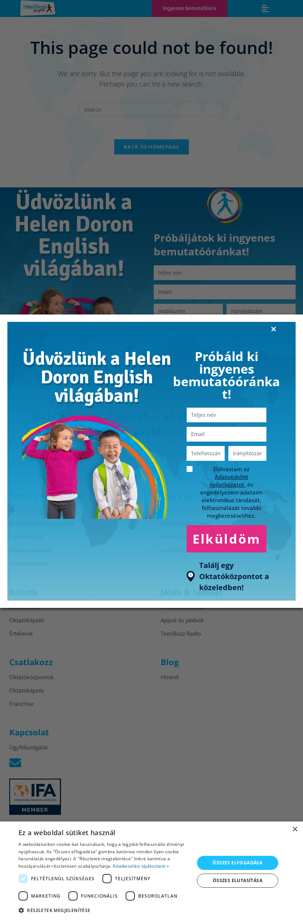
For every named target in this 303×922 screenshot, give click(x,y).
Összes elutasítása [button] (237, 880)
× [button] (294, 829)
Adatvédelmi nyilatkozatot (229, 480)
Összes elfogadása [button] (237, 863)
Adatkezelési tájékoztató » (141, 866)
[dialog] (151, 871)
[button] (103, 910)
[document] (151, 461)
